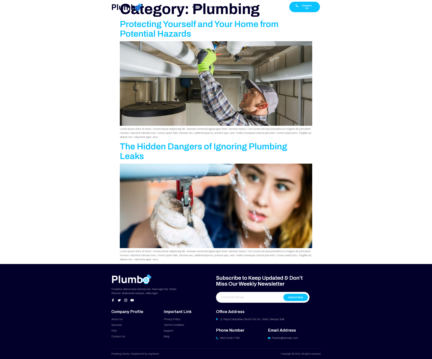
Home (181, 7)
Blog (249, 7)
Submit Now (295, 297)
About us (197, 7)
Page (233, 7)
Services (215, 7)
